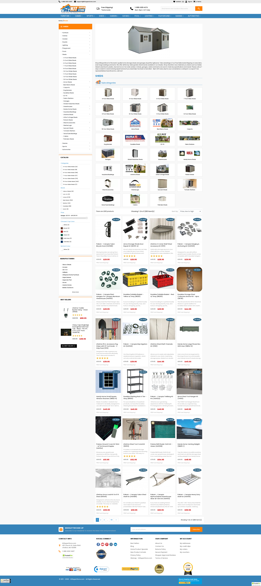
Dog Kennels (67, 90)
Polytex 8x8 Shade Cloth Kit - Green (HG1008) (161, 445)
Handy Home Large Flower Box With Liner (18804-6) (189, 345)
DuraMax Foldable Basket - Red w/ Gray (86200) (162, 295)
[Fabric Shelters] (190, 138)
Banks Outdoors (67, 287)
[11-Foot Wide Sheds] (162, 107)
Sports (64, 146)
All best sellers (69, 346)
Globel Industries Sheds (71, 104)
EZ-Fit (65, 96)
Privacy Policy (135, 555)
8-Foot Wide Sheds (69, 69)
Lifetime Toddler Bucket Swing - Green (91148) (80, 310)
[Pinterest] (106, 544)
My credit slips (185, 546)
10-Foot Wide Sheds (70, 71)
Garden (64, 39)
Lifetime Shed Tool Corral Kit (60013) (134, 445)
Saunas (64, 143)
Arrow (64, 282)
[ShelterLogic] (135, 183)
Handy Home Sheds (69, 109)
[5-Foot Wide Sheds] (135, 92)
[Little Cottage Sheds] (162, 168)
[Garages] (108, 153)
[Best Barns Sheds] (162, 123)
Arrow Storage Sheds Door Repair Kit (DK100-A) (133, 245)
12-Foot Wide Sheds (70, 77)
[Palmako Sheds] (162, 198)
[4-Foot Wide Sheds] (108, 92)
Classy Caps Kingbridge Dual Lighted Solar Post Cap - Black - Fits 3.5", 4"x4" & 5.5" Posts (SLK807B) (80, 328)
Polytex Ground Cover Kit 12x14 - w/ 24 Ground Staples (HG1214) (107, 446)
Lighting (65, 45)
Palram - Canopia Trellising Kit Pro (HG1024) (161, 397)
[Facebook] (98, 544)
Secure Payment (161, 552)
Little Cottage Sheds (70, 117)
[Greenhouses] (162, 153)
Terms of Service (161, 558)
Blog (132, 546)
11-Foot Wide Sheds (69, 74)
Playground (66, 48)
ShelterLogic (67, 125)
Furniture (65, 33)
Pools (64, 51)
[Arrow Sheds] (135, 123)
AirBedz (64, 272)
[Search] (198, 8)
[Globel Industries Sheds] (135, 153)
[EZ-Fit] (162, 138)
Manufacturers (67, 259)
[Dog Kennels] (108, 138)
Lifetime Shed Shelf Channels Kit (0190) (161, 345)
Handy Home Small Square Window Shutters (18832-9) (106, 397)
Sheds (64, 26)
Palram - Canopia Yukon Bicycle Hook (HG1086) (105, 245)
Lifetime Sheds (68, 115)
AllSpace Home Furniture (70, 274)
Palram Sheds (68, 120)
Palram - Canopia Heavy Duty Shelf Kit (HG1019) (189, 495)
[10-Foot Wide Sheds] (135, 107)
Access (64, 267)
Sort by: (175, 211)
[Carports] (190, 123)
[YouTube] (102, 544)
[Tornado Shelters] (190, 183)
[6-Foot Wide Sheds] (162, 92)
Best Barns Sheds (69, 85)
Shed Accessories (69, 123)
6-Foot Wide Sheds (69, 63)
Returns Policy (160, 549)
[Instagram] (111, 544)
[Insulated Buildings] (108, 168)
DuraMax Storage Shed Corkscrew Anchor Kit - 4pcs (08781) (188, 296)
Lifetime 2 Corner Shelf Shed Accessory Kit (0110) (161, 245)
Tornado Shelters (69, 131)
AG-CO (64, 269)
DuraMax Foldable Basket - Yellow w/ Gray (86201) (133, 295)
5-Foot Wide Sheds (69, 60)
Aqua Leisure (66, 277)
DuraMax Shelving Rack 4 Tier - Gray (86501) (134, 397)
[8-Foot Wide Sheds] (108, 107)
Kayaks (64, 42)
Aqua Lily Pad (66, 280)
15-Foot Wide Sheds (70, 79)
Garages (66, 101)
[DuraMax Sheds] (135, 138)
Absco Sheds (66, 264)
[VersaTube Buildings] (108, 198)
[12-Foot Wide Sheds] (190, 107)
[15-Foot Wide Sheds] (108, 123)
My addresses (185, 543)
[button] (6, 581)
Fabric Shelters (68, 98)
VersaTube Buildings (70, 134)
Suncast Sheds (68, 128)
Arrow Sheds (67, 82)
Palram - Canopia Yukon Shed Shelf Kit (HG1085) (134, 495)
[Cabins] (135, 198)
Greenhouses (67, 106)
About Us (158, 543)
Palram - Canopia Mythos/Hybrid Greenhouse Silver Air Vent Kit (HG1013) (160, 496)
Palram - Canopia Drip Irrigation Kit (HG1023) (135, 345)
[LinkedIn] (115, 544)
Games (64, 36)
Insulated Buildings (69, 112)
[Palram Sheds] (190, 168)
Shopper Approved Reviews (165, 555)
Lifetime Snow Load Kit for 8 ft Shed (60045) (107, 495)
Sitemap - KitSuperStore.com (141, 558)
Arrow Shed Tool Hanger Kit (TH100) (188, 397)
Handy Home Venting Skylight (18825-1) (189, 445)
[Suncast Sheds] (162, 183)
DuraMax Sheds (68, 93)
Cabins (65, 136)
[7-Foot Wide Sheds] (190, 92)
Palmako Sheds (68, 139)
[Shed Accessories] (108, 183)
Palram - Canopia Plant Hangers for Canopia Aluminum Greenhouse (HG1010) (108, 296)
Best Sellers (134, 543)
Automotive (66, 149)
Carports (66, 87)
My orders (183, 549)
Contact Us (159, 546)
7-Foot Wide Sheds (69, 66)
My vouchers (184, 552)
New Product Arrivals (138, 552)
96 (112, 520)
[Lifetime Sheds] (135, 168)
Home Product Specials (139, 549)
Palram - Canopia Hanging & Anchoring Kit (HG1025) (188, 245)
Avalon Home (66, 285)
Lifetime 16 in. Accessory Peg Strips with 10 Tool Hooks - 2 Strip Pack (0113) (107, 346)
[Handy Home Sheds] (190, 153)
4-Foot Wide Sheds (69, 58)
